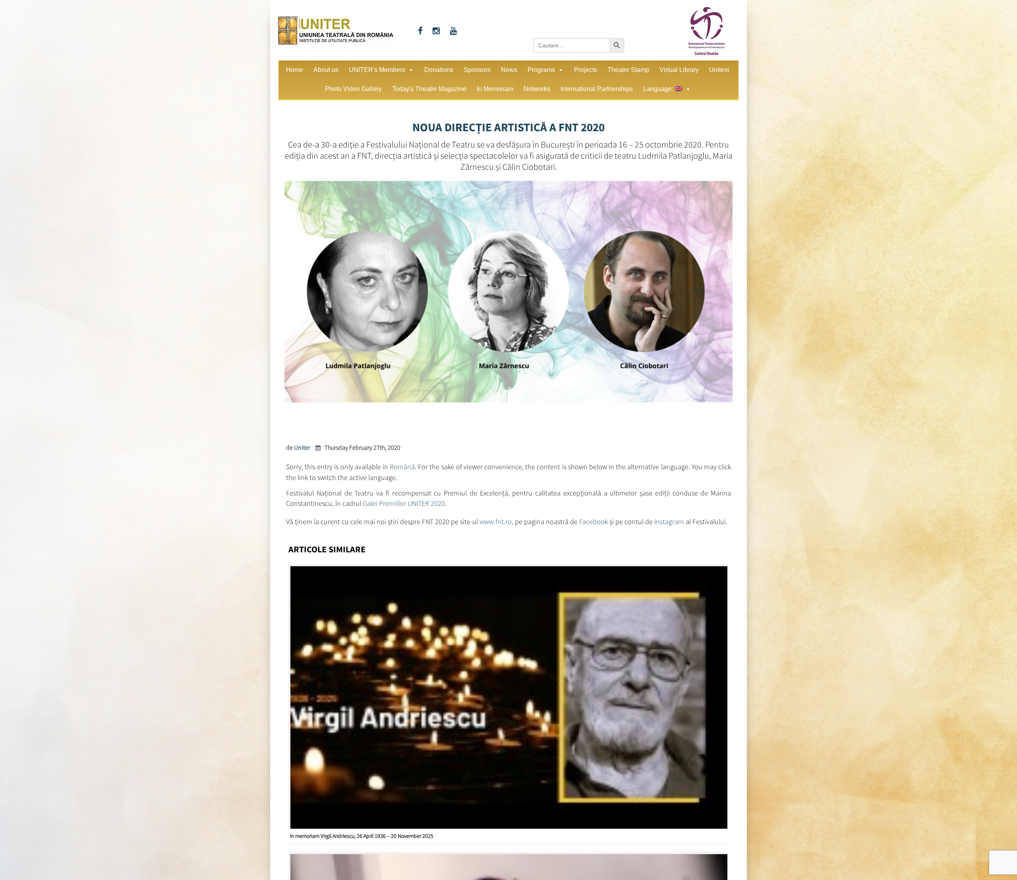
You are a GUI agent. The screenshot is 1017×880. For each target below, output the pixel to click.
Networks (537, 88)
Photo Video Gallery (353, 88)
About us (325, 69)
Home (294, 69)
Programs (541, 69)
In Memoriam (495, 88)
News (509, 69)
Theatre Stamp (628, 69)
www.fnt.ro (495, 514)
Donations (438, 69)
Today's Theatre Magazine (429, 88)
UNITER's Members (377, 69)
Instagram (669, 514)
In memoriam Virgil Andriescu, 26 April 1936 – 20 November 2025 (361, 827)
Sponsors (477, 69)
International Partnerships (597, 88)
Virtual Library (679, 69)
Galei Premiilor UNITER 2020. (405, 499)
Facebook (593, 514)
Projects (585, 69)
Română (402, 465)
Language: (659, 88)
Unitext (719, 69)
